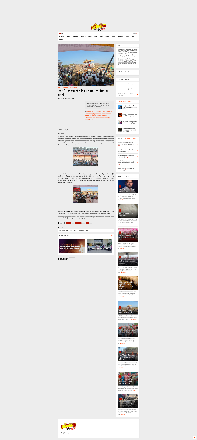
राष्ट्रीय (68, 36)
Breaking (65, 87)
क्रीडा (95, 36)
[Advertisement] (46, 11)
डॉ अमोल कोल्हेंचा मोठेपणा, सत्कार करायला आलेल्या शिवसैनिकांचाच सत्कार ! (126, 381)
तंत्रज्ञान (127, 36)
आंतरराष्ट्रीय (75, 36)
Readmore (122, 199)
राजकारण (107, 36)
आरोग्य (101, 36)
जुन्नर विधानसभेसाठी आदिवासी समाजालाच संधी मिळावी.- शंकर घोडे (127, 333)
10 (120, 399)
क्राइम (113, 36)
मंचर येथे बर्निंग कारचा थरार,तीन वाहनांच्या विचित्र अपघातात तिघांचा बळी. (126, 404)
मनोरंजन (89, 36)
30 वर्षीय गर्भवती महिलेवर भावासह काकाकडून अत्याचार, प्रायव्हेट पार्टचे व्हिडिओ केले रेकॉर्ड (129, 130)
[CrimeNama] (98, 30)
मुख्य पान (62, 36)
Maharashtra (73, 87)
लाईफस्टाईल (120, 36)
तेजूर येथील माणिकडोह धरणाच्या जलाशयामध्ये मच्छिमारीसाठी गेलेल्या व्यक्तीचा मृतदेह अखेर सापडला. (70, 248)
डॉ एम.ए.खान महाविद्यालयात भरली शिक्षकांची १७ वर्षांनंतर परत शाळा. (127, 262)
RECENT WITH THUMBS (125, 101)
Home (59, 87)
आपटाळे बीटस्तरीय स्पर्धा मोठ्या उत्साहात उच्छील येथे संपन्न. (126, 238)
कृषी (133, 36)
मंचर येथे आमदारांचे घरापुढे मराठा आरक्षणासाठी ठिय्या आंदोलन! (126, 357)
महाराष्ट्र (82, 36)
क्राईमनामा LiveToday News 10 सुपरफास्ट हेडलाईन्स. (99, 111)
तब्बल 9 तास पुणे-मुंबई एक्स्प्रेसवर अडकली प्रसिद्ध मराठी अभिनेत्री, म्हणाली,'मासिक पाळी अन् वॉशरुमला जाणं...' (98, 114)
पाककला (60, 39)
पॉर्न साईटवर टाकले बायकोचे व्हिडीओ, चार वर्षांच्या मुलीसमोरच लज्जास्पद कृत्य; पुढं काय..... (130, 107)
